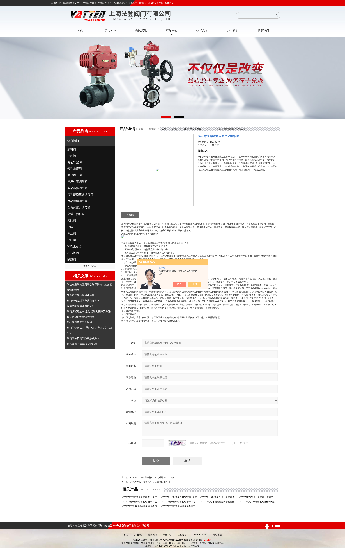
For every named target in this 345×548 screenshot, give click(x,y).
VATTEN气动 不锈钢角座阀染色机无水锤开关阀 (219, 502)
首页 (164, 129)
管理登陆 (217, 534)
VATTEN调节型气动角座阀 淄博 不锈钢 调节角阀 (141, 502)
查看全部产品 (89, 266)
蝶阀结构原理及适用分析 (81, 306)
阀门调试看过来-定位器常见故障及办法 (89, 311)
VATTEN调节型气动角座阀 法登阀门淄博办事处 (258, 497)
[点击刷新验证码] (177, 443)
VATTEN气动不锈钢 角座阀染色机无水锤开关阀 (180, 506)
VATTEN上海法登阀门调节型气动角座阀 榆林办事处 (180, 497)
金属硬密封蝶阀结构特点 (81, 316)
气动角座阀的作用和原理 (81, 295)
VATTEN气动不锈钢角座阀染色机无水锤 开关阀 (258, 502)
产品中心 (172, 129)
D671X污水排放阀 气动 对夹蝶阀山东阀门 (150, 482)
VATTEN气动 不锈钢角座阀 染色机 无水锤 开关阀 (141, 506)
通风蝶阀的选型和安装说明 (82, 343)
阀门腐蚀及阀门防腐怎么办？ (83, 338)
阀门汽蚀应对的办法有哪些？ (83, 300)
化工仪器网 (193, 546)
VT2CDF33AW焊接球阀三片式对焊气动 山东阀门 (153, 477)
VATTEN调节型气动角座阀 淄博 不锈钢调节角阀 (180, 502)
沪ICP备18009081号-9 (165, 546)
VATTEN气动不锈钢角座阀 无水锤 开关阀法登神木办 (141, 497)
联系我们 (181, 534)
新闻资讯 (152, 534)
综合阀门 (183, 129)
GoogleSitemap (199, 534)
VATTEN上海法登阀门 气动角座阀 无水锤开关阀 (219, 497)
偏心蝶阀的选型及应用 (79, 322)
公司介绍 (138, 534)
